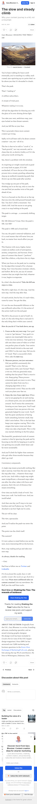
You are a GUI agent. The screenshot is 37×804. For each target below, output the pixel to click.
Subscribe (25, 3)
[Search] (33, 710)
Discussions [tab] (17, 710)
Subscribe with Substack (19, 776)
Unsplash (27, 67)
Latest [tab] (9, 710)
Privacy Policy (25, 785)
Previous (8, 670)
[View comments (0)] (11, 30)
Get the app (28, 794)
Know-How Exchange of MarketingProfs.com (16, 648)
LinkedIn (5, 569)
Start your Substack (13, 794)
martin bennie (17, 67)
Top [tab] (4, 710)
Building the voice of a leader (11, 717)
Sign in (32, 3)
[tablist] (10, 684)
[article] (18, 722)
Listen (32, 24)
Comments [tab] (6, 684)
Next (30, 670)
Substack (8, 800)
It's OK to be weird (9, 734)
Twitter (24, 566)
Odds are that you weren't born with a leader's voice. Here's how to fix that (13, 722)
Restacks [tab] (15, 684)
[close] (31, 736)
